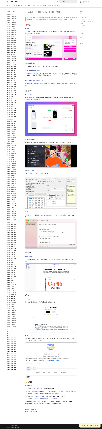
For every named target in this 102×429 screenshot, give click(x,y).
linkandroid (83, 25)
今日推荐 (45, 398)
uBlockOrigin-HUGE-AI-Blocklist (87, 21)
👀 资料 (81, 33)
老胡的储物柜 (36, 388)
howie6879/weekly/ (39, 396)
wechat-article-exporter (86, 19)
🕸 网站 (81, 37)
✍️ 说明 (81, 43)
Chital (82, 31)
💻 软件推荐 (43, 5)
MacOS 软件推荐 (53, 398)
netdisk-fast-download (37, 377)
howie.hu (19, 425)
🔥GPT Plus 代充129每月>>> (90, 425)
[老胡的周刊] (7, 1)
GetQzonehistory (84, 17)
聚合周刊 (30, 393)
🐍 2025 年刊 (28, 5)
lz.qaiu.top (83, 41)
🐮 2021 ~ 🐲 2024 (18, 5)
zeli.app (82, 39)
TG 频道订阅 (31, 391)
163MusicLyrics (84, 29)
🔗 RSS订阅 (57, 5)
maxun (82, 15)
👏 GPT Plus (50, 5)
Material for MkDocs (15, 427)
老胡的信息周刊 (31, 18)
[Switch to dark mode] (57, 1)
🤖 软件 (81, 23)
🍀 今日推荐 (36, 5)
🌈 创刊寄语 (9, 5)
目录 (81, 11)
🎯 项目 (81, 13)
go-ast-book (83, 35)
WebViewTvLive (84, 28)
